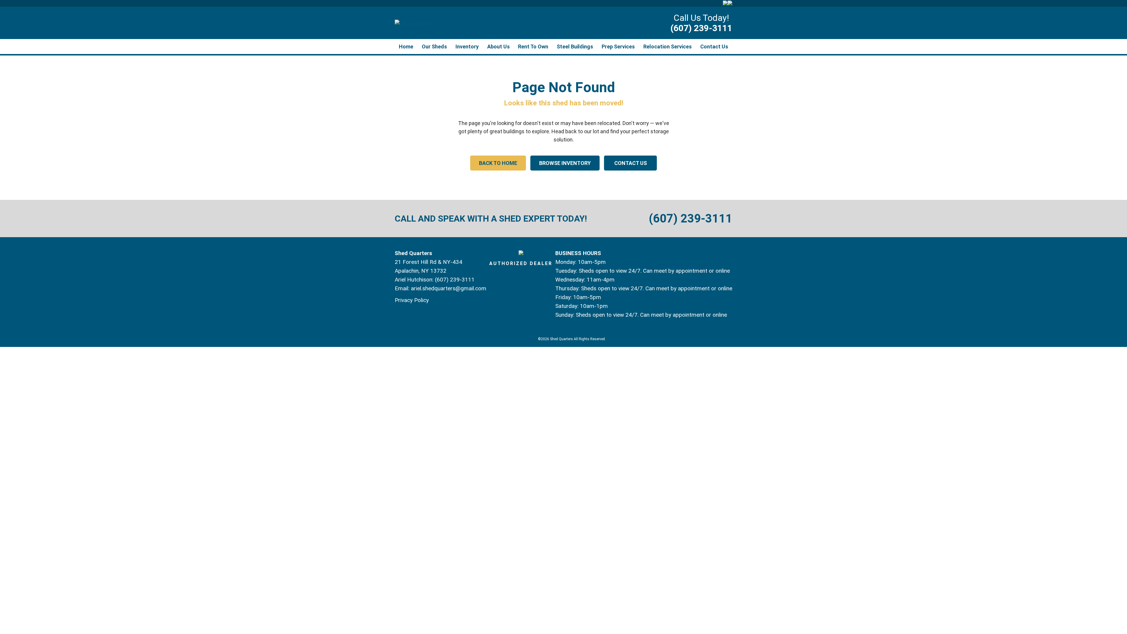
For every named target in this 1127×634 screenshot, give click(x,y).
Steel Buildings (575, 46)
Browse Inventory (565, 163)
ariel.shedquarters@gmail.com (448, 288)
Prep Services (618, 46)
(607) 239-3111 (701, 28)
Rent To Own (533, 46)
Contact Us (714, 46)
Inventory (467, 46)
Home (406, 46)
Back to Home (498, 163)
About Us (498, 46)
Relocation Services (667, 46)
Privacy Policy (412, 300)
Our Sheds (434, 46)
